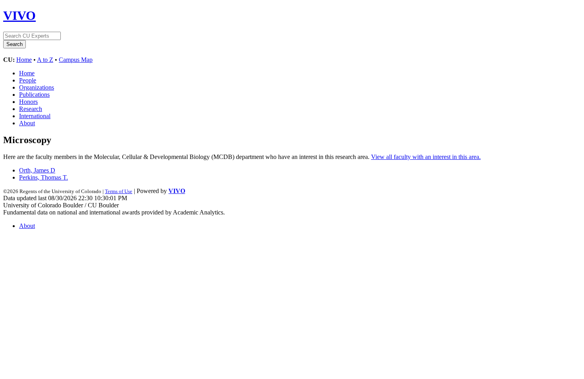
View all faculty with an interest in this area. (426, 156)
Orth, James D (37, 170)
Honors (28, 101)
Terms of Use (118, 191)
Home (24, 59)
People (27, 80)
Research (30, 108)
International (34, 116)
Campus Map (76, 59)
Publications (34, 94)
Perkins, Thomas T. (43, 177)
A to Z (45, 59)
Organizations (36, 87)
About (27, 123)
